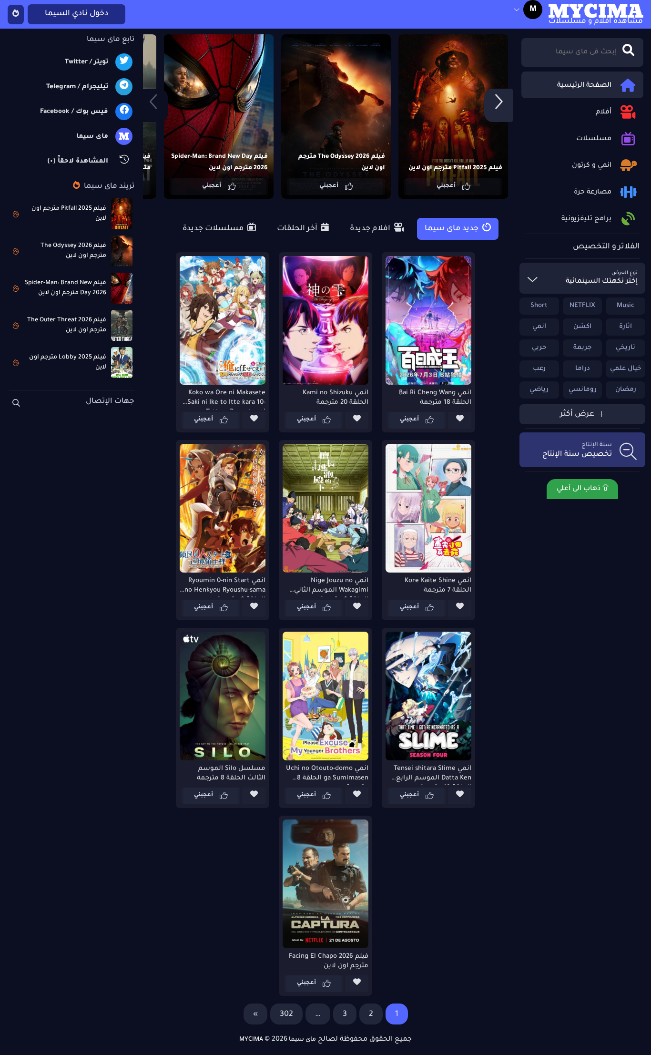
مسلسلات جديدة (214, 229)
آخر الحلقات (298, 229)
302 (286, 1014)
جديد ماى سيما (452, 229)
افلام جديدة (371, 229)
